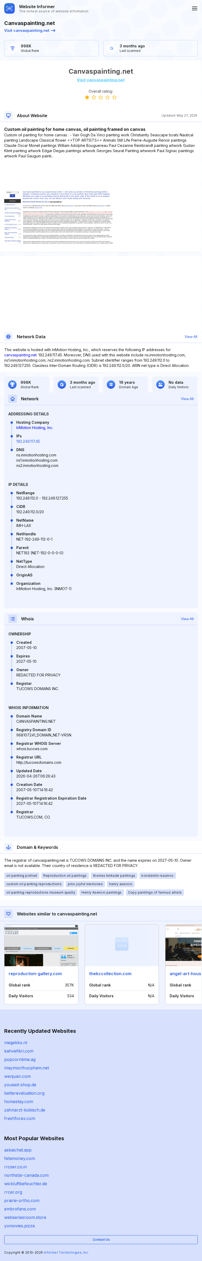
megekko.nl (15, 1042)
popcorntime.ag (20, 1059)
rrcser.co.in (15, 1166)
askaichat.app (18, 1150)
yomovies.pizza (19, 1225)
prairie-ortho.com (21, 1200)
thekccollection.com (110, 973)
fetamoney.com (19, 1158)
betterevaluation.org (24, 1093)
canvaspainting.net (20, 355)
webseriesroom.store (25, 1217)
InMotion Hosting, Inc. (34, 427)
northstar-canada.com (26, 1175)
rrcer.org (13, 1192)
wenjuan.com (17, 1076)
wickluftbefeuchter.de (25, 1183)
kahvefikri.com (18, 1051)
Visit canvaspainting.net (26, 30)
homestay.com (18, 1101)
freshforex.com (19, 1118)
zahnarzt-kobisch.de (24, 1110)
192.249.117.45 (28, 441)
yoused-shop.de (20, 1084)
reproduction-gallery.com (35, 973)
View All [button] (191, 337)
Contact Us (101, 1240)
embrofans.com (20, 1209)
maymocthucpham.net (26, 1067)
